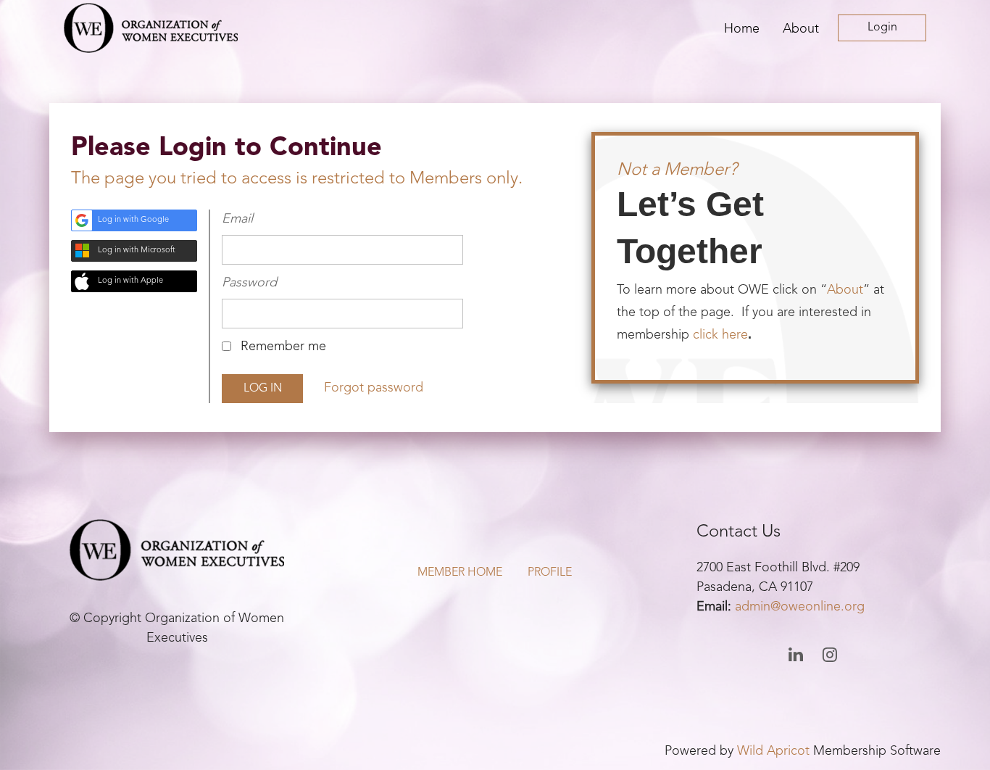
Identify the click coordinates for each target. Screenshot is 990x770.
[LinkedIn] (796, 654)
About (845, 290)
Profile (550, 573)
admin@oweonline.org (800, 606)
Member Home (459, 573)
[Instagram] (830, 654)
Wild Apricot (773, 751)
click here (720, 334)
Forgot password (373, 387)
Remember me (283, 346)
